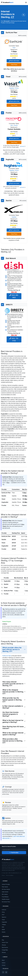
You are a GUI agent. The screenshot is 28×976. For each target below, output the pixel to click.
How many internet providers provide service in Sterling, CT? (12, 684)
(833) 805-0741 (14, 138)
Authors (3, 962)
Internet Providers (6, 884)
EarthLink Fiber (6, 493)
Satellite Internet (5, 899)
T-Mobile (4, 924)
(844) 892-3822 (15, 296)
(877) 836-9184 (14, 230)
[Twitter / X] (6, 972)
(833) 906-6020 (14, 61)
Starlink (4, 496)
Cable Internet (5, 891)
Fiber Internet (5, 887)
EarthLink (4, 909)
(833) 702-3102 (15, 339)
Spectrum (4, 917)
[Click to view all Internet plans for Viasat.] (13, 82)
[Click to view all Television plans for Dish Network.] (14, 265)
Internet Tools (5, 942)
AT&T (3, 914)
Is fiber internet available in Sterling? (12, 707)
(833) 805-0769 (14, 101)
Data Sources (5, 947)
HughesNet (5, 502)
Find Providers (14, 852)
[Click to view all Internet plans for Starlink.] (13, 209)
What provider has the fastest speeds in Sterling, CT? (12, 700)
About (3, 960)
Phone (17, 88)
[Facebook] (3, 972)
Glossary (4, 945)
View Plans (14, 64)
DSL (11, 125)
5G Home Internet (6, 889)
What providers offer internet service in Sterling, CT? (12, 741)
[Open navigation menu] (26, 2)
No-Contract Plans (6, 901)
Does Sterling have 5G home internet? (13, 727)
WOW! (3, 929)
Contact (3, 965)
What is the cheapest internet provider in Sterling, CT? (13, 692)
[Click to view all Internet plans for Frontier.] (13, 119)
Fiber (14, 47)
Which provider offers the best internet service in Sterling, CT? (11, 649)
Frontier (4, 505)
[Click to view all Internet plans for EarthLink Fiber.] (13, 41)
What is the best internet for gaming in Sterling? (12, 721)
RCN (3, 927)
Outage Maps (5, 950)
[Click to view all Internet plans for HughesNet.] (13, 165)
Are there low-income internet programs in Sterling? (10, 714)
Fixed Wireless (5, 896)
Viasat (3, 499)
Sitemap (4, 952)
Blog (3, 940)
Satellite (11, 88)
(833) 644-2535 (14, 183)
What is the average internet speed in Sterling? (12, 734)
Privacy (3, 875)
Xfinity (3, 912)
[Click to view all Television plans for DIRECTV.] (14, 311)
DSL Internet (5, 894)
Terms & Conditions (9, 875)
